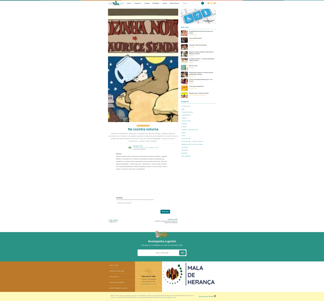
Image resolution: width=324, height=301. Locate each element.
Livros (129, 3)
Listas (183, 132)
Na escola (185, 147)
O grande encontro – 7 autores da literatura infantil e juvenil (201, 59)
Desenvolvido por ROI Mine (206, 296)
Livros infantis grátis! (195, 38)
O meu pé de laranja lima (196, 86)
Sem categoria (193, 35)
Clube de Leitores (187, 112)
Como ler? (137, 3)
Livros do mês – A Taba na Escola (192, 141)
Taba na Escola (174, 3)
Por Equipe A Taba (137, 146)
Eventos (191, 62)
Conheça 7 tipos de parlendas (198, 45)
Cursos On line (186, 121)
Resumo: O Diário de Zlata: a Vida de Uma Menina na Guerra (201, 52)
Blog (183, 109)
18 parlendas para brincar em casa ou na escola (201, 32)
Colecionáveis (186, 115)
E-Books (191, 40)
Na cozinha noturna (143, 129)
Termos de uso (114, 276)
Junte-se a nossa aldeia (116, 271)
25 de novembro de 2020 (151, 147)
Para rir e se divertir (143, 125)
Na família (191, 47)
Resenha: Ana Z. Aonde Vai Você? (199, 93)
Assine (165, 3)
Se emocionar (192, 88)
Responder (165, 211)
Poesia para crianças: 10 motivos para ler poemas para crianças (201, 73)
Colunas (147, 3)
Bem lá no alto (193, 65)
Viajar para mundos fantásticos (197, 95)
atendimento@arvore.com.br (118, 288)
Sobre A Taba (113, 265)
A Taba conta (186, 106)
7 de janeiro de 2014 (138, 147)
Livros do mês (186, 138)
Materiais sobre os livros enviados (192, 144)
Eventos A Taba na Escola (190, 129)
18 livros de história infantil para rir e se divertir (200, 80)
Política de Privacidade (116, 282)
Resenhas (191, 55)
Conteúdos (155, 3)
